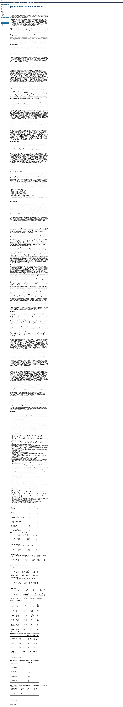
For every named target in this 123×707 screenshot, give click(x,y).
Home (11, 2)
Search (17, 2)
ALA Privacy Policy (13, 704)
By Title (3, 14)
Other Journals (4, 15)
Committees (37, 2)
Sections (32, 2)
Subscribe (3, 25)
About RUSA (29, 2)
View (2, 24)
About (14, 2)
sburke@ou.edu (17, 12)
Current (20, 2)
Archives (24, 2)
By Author (3, 13)
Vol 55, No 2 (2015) (14, 4)
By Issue (3, 12)
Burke (18, 4)
